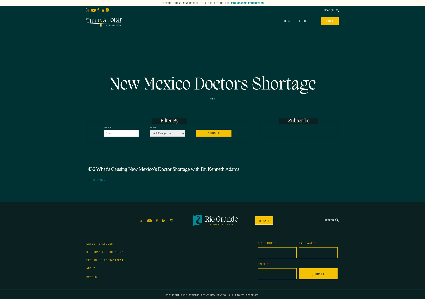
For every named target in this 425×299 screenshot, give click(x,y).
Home (287, 21)
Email (263, 264)
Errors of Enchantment (105, 260)
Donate (330, 21)
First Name (267, 243)
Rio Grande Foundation (247, 3)
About (303, 21)
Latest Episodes (99, 243)
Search (329, 10)
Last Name (307, 243)
